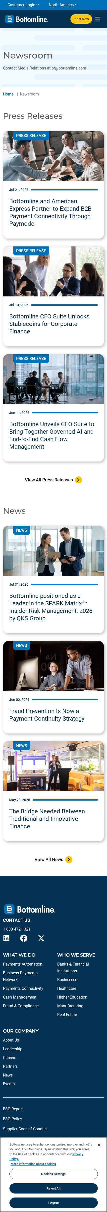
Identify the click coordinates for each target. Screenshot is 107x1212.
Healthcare (66, 988)
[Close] (99, 1145)
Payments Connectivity (23, 988)
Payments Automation (22, 964)
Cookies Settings (53, 1174)
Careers (9, 1057)
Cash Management (19, 997)
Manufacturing (70, 1006)
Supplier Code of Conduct (25, 1129)
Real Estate (67, 1014)
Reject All (53, 1188)
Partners (10, 1066)
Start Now (81, 19)
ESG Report (13, 1109)
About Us (11, 1040)
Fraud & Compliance (21, 1006)
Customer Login (21, 4)
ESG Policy (12, 1119)
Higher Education (72, 997)
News (8, 1075)
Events (9, 1084)
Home (8, 94)
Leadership (12, 1049)
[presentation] (97, 19)
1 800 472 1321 (17, 929)
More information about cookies (33, 1164)
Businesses (67, 979)
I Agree (53, 1203)
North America (61, 4)
